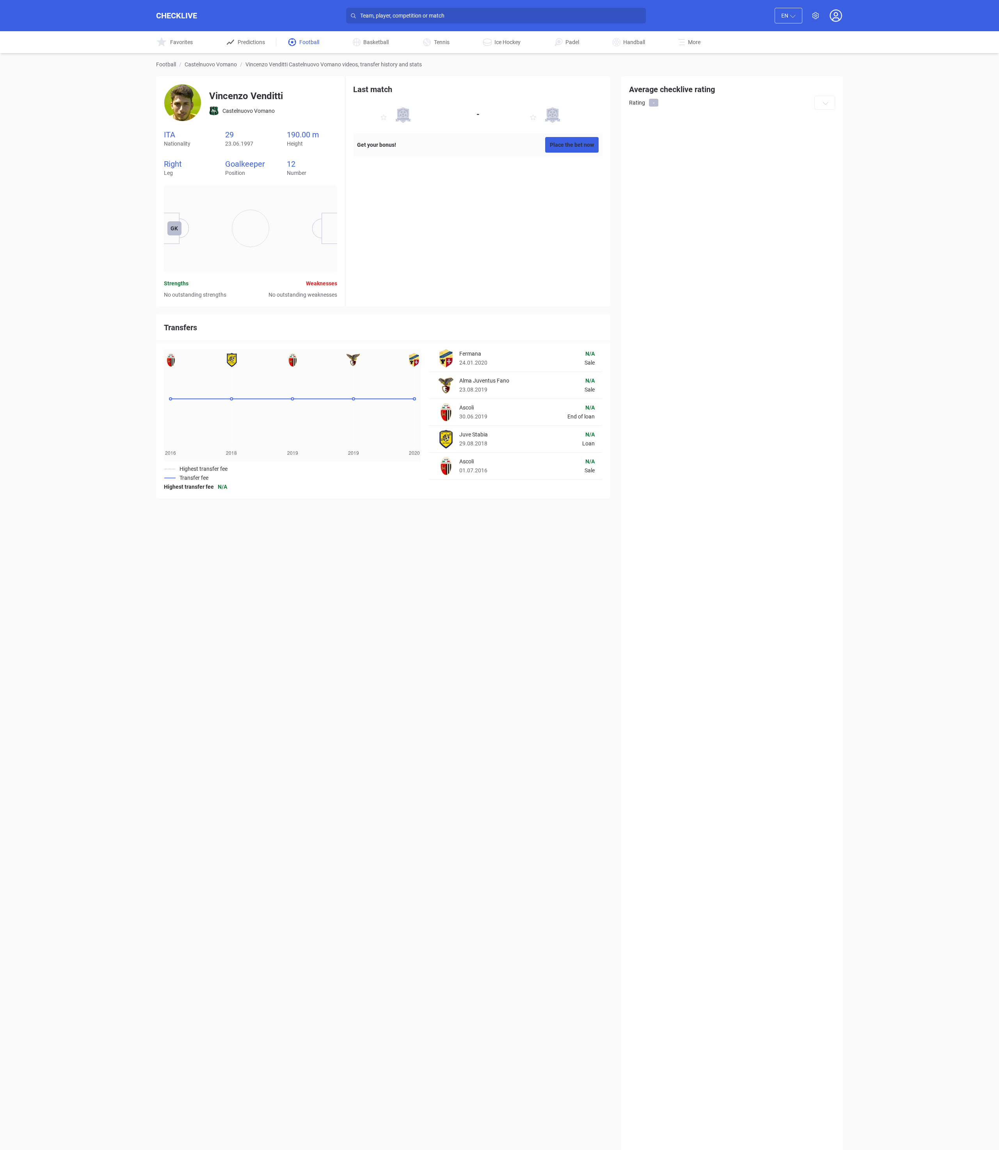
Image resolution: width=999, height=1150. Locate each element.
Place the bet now (572, 145)
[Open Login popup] (836, 16)
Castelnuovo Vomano (211, 64)
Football (166, 64)
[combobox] (788, 15)
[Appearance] (816, 16)
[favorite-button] (383, 118)
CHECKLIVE (176, 15)
